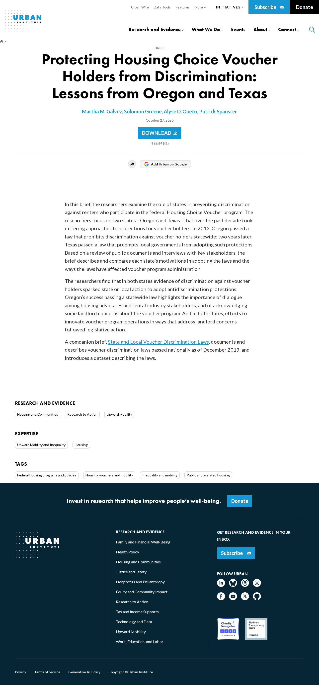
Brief (159, 48)
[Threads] (245, 585)
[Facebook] (221, 598)
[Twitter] (245, 598)
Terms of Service (47, 672)
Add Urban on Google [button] (169, 164)
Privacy (20, 672)
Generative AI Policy (84, 672)
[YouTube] (233, 598)
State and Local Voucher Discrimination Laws (158, 342)
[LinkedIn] (221, 585)
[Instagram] (257, 585)
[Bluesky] (233, 585)
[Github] (257, 598)
